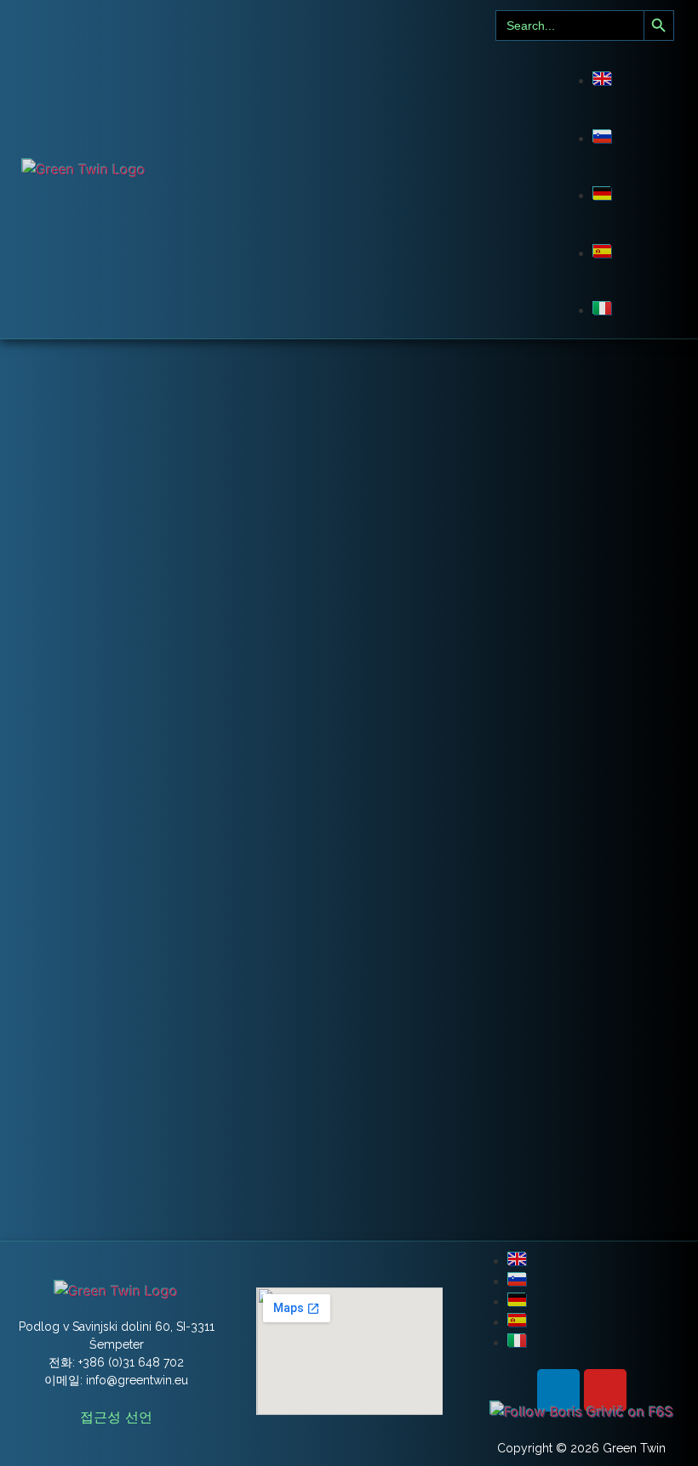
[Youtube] (605, 1390)
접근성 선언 (116, 1416)
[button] (321, 169)
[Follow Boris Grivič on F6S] (581, 1411)
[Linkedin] (558, 1390)
